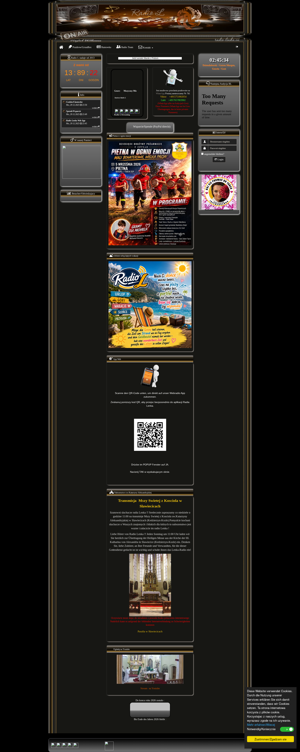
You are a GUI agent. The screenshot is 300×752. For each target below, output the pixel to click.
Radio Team (127, 47)
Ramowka (106, 47)
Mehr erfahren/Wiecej (261, 724)
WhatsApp (160, 93)
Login (220, 159)
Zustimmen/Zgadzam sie (270, 739)
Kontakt (146, 47)
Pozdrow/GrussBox (81, 47)
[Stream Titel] (53, 745)
